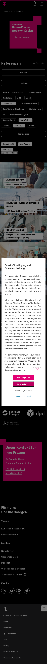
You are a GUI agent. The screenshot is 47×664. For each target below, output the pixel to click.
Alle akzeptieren (23, 378)
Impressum (23, 399)
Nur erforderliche (23, 384)
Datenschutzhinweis (23, 396)
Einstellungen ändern (23, 390)
